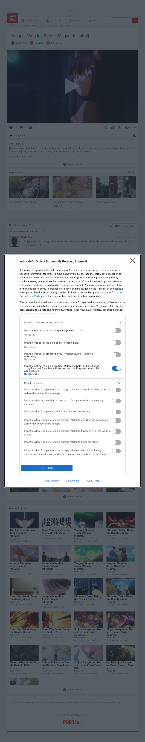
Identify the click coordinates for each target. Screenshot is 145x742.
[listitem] (72, 322)
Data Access (72, 480)
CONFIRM (47, 468)
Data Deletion (52, 480)
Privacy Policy (92, 480)
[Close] (133, 261)
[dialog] (72, 371)
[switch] (116, 330)
